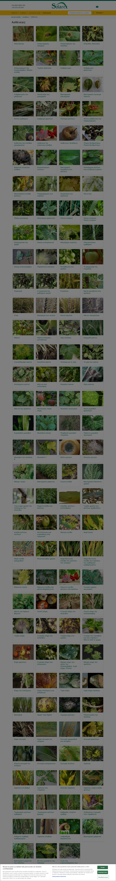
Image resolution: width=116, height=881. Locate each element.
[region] (58, 872)
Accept (103, 867)
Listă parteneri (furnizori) (59, 876)
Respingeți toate (102, 872)
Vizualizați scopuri (103, 877)
